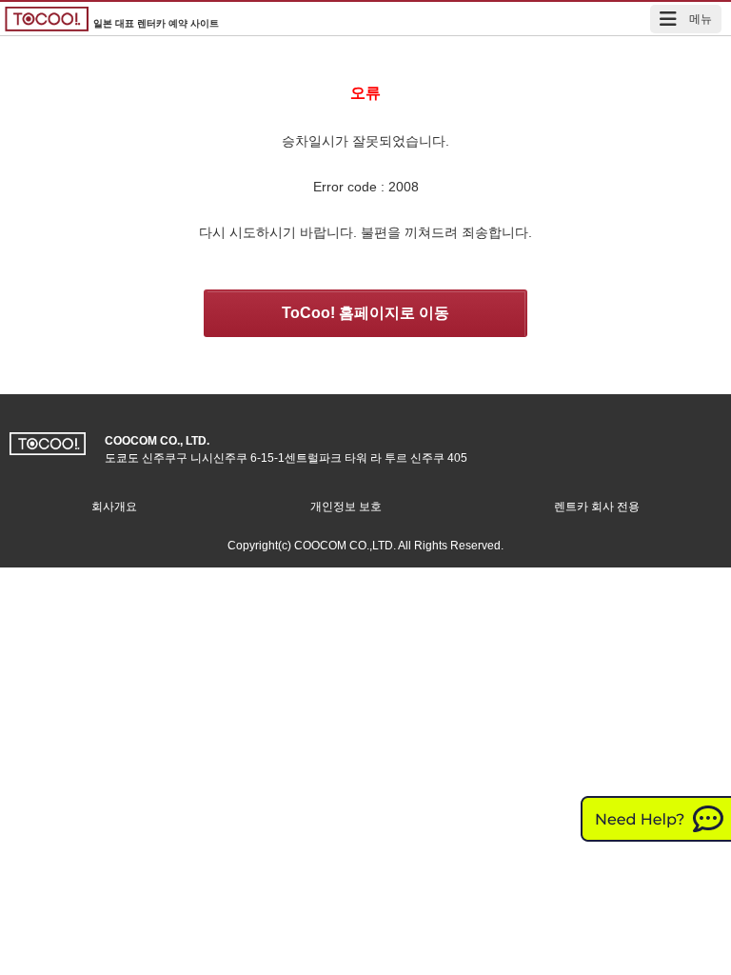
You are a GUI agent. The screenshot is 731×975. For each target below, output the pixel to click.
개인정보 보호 (346, 506)
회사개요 (114, 506)
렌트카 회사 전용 (597, 506)
